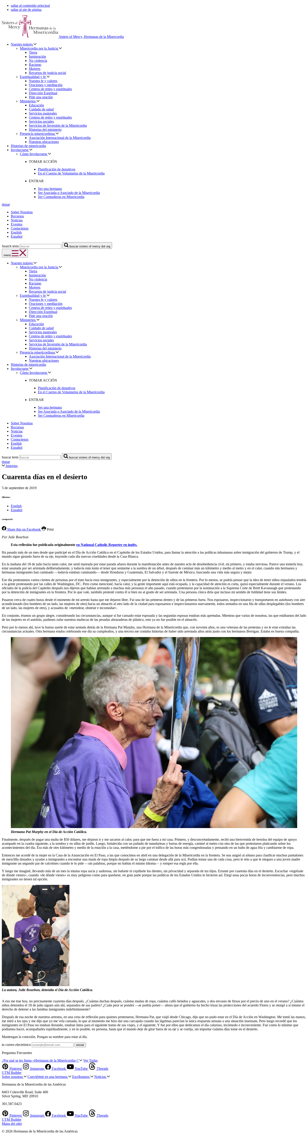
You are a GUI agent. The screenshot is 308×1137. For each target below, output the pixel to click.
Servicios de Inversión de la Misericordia (58, 125)
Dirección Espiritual (43, 93)
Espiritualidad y (33, 77)
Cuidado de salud (41, 109)
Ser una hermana (50, 189)
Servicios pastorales (43, 113)
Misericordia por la (39, 48)
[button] (21, 150)
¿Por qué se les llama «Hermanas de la (40, 1060)
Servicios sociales (41, 121)
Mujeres (34, 69)
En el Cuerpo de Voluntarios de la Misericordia (71, 173)
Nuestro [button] (22, 44)
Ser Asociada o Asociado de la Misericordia (69, 193)
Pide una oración (41, 97)
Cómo (34, 154)
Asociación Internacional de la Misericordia (60, 138)
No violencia (38, 60)
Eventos (16, 224)
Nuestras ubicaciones (44, 142)
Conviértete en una (48, 1077)
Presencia (38, 134)
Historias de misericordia (28, 146)
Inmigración (37, 56)
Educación (36, 105)
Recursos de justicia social (47, 73)
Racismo (35, 65)
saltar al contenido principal (30, 5)
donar (6, 204)
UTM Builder (11, 1073)
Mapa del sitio (12, 1123)
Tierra (33, 52)
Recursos (17, 216)
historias (11, 466)
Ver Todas (90, 1060)
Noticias (17, 220)
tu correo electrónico (16, 1045)
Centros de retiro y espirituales (50, 89)
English (16, 232)
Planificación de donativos (56, 169)
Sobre (13, 1077)
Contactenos (19, 228)
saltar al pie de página (26, 10)
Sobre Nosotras (22, 212)
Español (16, 236)
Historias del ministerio (45, 129)
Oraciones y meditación (45, 85)
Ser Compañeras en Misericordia (61, 197)
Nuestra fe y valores (43, 81)
